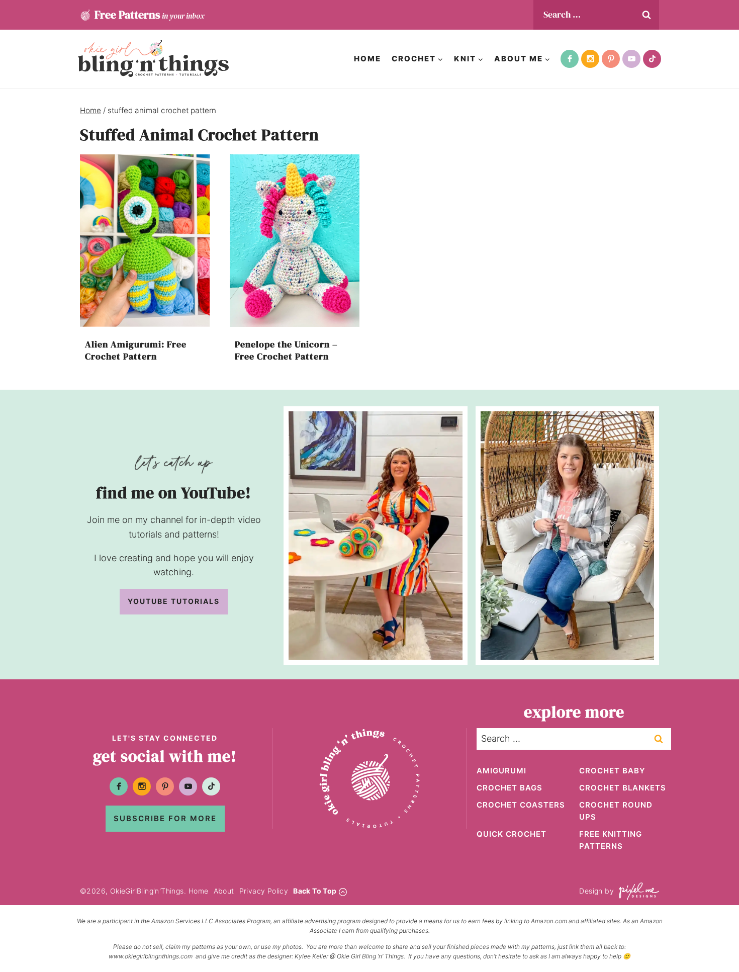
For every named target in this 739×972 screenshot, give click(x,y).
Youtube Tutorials (174, 601)
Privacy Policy (264, 891)
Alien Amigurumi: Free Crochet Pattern (136, 350)
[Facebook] (570, 59)
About (224, 891)
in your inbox (149, 14)
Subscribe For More (165, 818)
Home (367, 58)
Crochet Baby (612, 770)
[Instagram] (590, 59)
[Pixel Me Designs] (636, 891)
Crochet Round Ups (616, 811)
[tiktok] (652, 59)
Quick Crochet (511, 834)
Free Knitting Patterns (610, 840)
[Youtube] (631, 59)
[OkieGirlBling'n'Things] (153, 58)
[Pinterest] (611, 59)
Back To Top (314, 891)
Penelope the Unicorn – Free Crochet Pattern (286, 350)
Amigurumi (501, 770)
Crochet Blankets (622, 787)
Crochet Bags (509, 787)
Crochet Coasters (521, 805)
